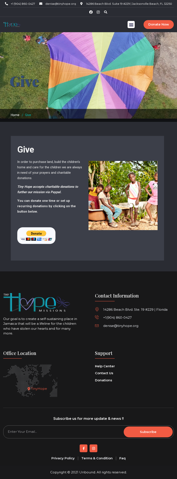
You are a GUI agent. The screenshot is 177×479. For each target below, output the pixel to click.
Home (15, 115)
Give (25, 150)
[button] (105, 12)
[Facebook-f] (83, 448)
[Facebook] (91, 12)
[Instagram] (98, 12)
